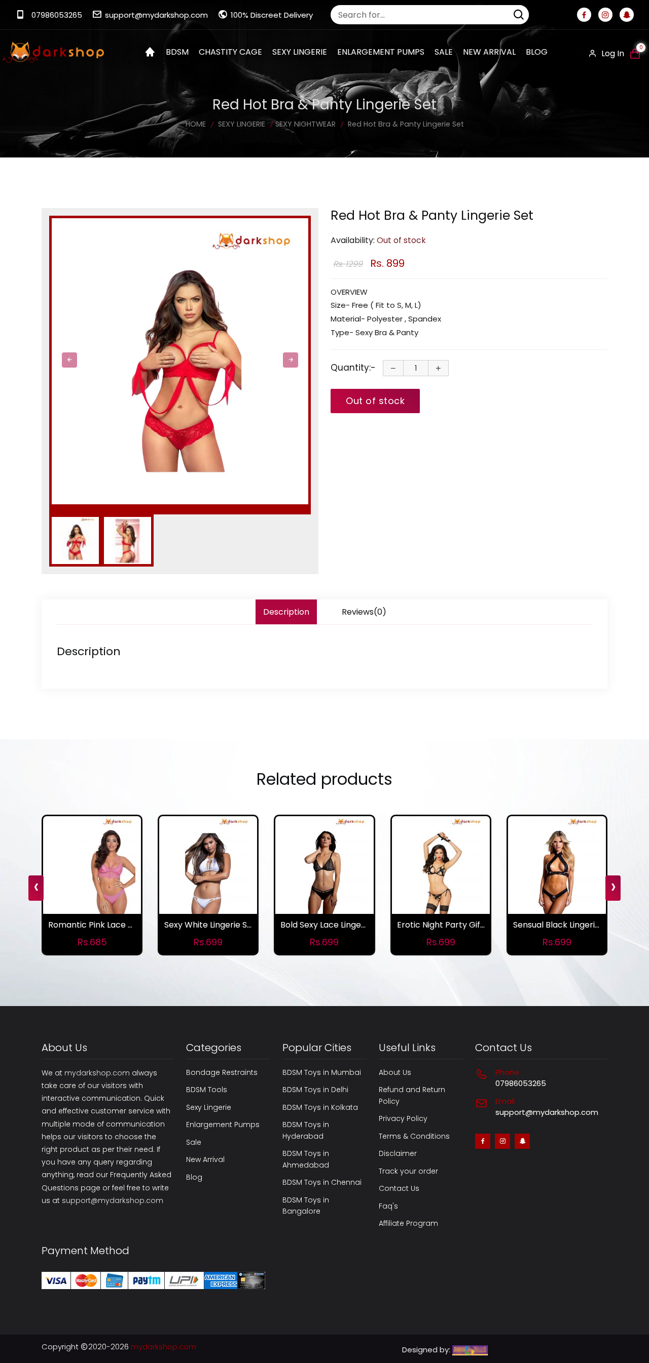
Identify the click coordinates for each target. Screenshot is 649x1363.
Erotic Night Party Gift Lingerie (456, 925)
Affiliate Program (408, 1223)
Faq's (388, 1206)
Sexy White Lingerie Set (210, 925)
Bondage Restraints (222, 1072)
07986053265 (56, 15)
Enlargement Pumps (223, 1124)
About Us (395, 1072)
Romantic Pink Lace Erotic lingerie (115, 925)
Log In (611, 53)
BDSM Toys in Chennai (322, 1182)
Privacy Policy (403, 1118)
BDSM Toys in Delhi (315, 1090)
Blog (537, 52)
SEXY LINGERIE (299, 52)
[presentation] (69, 360)
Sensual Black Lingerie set (564, 925)
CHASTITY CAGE (230, 52)
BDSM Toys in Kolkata (320, 1107)
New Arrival (489, 52)
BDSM (177, 52)
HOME (196, 124)
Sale (444, 52)
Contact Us (399, 1188)
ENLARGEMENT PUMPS (380, 52)
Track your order (408, 1171)
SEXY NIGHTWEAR (305, 124)
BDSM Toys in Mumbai (321, 1072)
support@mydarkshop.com (156, 15)
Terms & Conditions (414, 1136)
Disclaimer (398, 1153)
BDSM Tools (206, 1090)
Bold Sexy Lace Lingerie (325, 925)
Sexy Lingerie (208, 1107)
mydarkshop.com (97, 1073)
